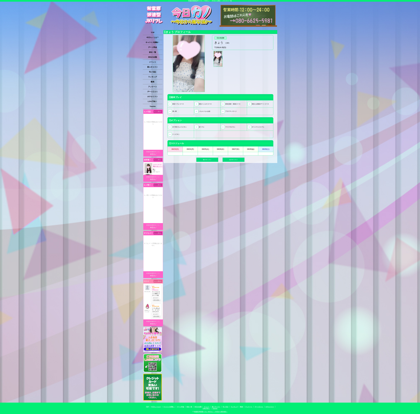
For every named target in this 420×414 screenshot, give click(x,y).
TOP (152, 32)
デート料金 (152, 47)
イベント (152, 62)
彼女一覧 (152, 52)
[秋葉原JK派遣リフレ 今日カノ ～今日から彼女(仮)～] (210, 15)
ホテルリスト (152, 96)
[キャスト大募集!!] (152, 351)
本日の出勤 (152, 57)
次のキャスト (233, 159)
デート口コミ (152, 91)
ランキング (152, 77)
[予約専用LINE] (152, 372)
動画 (152, 82)
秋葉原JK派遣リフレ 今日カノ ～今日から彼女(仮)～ (211, 411)
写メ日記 (152, 72)
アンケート (152, 87)
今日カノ (153, 154)
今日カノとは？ (152, 37)
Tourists (153, 106)
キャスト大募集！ (153, 42)
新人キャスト (152, 67)
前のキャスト (207, 159)
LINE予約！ (152, 101)
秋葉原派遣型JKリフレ (153, 152)
